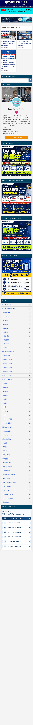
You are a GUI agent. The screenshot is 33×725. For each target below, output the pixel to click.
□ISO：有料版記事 (16, 423)
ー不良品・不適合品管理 (16, 482)
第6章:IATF (16, 324)
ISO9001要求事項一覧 (16, 379)
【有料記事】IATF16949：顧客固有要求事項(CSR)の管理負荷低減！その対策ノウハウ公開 (8, 64)
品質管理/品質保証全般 (16, 474)
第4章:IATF (16, 316)
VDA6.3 (16, 415)
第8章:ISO (16, 403)
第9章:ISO (16, 407)
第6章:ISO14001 (16, 367)
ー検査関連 (16, 490)
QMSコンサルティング (16, 411)
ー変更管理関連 (16, 486)
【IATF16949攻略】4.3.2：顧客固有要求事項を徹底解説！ (24, 43)
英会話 (16, 443)
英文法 (16, 451)
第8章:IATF (16, 332)
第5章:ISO (16, 391)
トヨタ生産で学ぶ (16, 431)
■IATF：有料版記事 (16, 419)
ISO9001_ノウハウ (16, 375)
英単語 (16, 447)
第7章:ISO (16, 399)
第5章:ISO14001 (16, 363)
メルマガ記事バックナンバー (16, 435)
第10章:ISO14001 (16, 355)
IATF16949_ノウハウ (16, 304)
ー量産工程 (16, 344)
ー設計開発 (16, 336)
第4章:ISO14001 (16, 359)
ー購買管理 (16, 340)
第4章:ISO (16, 387)
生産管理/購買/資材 (16, 498)
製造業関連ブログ (16, 459)
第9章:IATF (16, 347)
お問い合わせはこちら (16, 137)
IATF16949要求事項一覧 (16, 308)
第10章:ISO (16, 383)
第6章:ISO (16, 395)
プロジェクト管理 (16, 466)
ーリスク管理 (16, 478)
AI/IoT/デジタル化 (16, 463)
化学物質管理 (16, 470)
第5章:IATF (16, 320)
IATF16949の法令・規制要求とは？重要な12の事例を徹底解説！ (8, 43)
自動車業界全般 (16, 455)
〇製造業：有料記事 (16, 427)
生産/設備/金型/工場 (16, 494)
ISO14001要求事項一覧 (16, 352)
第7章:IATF (16, 328)
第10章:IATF (16, 312)
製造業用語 (16, 502)
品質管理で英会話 (16, 439)
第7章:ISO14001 (16, 371)
